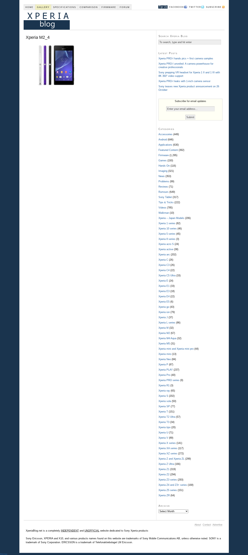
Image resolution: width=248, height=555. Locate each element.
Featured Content (168, 150)
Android (162, 139)
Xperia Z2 (163, 474)
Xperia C (163, 259)
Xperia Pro (164, 374)
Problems (163, 181)
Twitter (195, 7)
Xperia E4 (164, 296)
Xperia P (163, 364)
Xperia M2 (164, 333)
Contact (207, 524)
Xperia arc (164, 254)
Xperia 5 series (166, 233)
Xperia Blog (119, 20)
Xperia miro (164, 354)
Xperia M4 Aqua (167, 338)
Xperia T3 (163, 422)
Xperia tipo (164, 427)
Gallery (43, 7)
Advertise (217, 524)
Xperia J (163, 317)
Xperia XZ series (167, 453)
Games (162, 160)
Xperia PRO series (168, 380)
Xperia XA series (167, 448)
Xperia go (163, 306)
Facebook (176, 7)
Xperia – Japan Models (171, 218)
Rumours (163, 191)
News (161, 176)
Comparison (89, 7)
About (198, 524)
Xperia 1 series (166, 223)
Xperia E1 (164, 285)
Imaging (162, 170)
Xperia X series (167, 443)
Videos (162, 207)
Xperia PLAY (165, 369)
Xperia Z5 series (167, 490)
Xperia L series (166, 322)
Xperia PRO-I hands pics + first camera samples (185, 58)
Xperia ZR (164, 495)
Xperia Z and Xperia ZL (171, 458)
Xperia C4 (164, 270)
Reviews (163, 186)
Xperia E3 (164, 291)
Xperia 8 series (166, 239)
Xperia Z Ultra (166, 463)
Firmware (109, 7)
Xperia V (163, 437)
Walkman (163, 212)
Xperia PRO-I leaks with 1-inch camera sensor (184, 81)
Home (29, 7)
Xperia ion (164, 312)
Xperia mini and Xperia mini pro (176, 348)
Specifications (64, 7)
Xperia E (163, 280)
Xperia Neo (164, 359)
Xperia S (163, 395)
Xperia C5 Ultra (167, 275)
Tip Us (161, 7)
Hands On (164, 165)
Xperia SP (164, 406)
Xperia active (165, 249)
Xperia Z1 (163, 469)
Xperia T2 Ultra (166, 416)
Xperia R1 (164, 385)
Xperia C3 (164, 265)
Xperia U (163, 432)
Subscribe (213, 7)
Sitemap (3, 554)
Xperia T (163, 411)
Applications (165, 144)
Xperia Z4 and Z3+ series (172, 484)
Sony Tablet (165, 197)
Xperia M (163, 327)
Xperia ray (164, 390)
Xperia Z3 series (167, 479)
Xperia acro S (166, 244)
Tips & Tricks (166, 202)
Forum (125, 7)
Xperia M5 (164, 343)
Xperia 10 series (167, 228)
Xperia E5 (164, 301)
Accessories (165, 134)
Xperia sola (164, 401)
